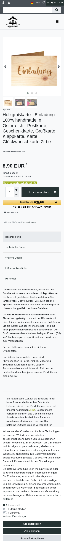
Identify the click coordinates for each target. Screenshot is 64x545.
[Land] (32, 3)
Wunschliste (12, 212)
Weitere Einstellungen (15, 516)
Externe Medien (17, 508)
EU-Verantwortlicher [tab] (16, 268)
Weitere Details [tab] (13, 257)
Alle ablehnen (32, 530)
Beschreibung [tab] (13, 236)
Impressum (9, 491)
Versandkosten (29, 222)
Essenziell (14, 505)
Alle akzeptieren (32, 523)
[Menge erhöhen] (16, 189)
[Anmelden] (3, 3)
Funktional (14, 512)
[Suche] (56, 10)
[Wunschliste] (43, 3)
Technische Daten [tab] (15, 247)
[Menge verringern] (16, 194)
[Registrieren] (10, 3)
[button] (32, 204)
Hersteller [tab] (10, 278)
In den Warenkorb (39, 192)
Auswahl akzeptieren (32, 538)
